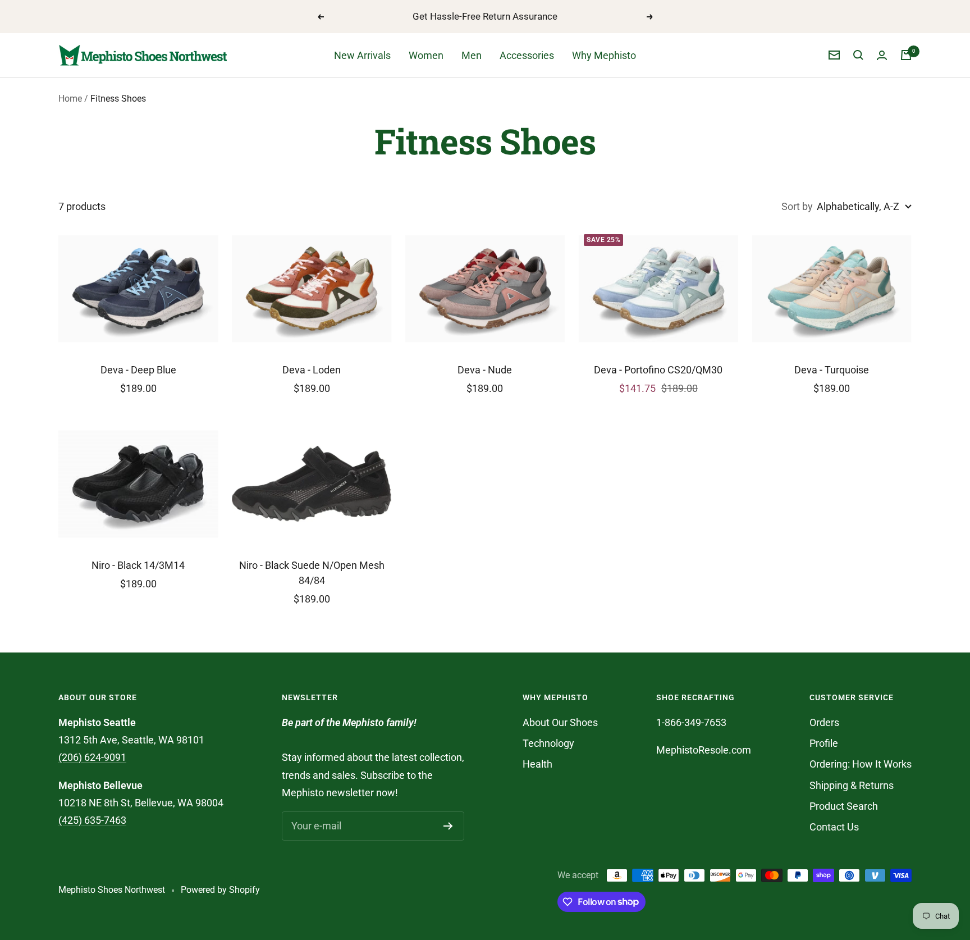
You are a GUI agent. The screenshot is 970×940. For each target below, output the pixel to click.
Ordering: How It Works (860, 764)
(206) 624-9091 (92, 757)
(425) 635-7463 (92, 820)
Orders (824, 722)
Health (537, 764)
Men (471, 55)
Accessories (527, 55)
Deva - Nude (484, 370)
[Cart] (906, 55)
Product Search (843, 806)
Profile (823, 743)
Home (70, 98)
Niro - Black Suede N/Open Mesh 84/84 (312, 572)
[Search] (858, 55)
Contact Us (834, 827)
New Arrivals (362, 55)
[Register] (448, 826)
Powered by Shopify (220, 889)
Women (426, 55)
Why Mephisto (604, 55)
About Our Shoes (560, 722)
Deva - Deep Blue (138, 370)
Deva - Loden (311, 370)
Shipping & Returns (851, 785)
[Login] (882, 55)
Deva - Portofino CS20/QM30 (658, 370)
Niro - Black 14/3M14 (138, 565)
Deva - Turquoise (831, 370)
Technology (548, 743)
